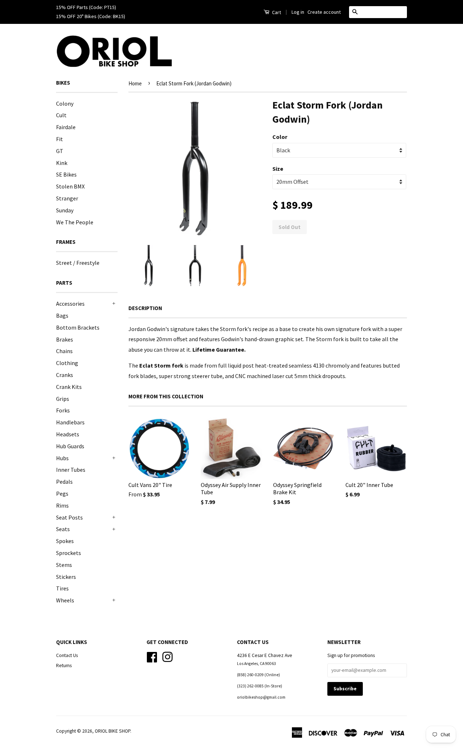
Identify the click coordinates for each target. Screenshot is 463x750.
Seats (63, 529)
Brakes (64, 339)
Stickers (66, 576)
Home (135, 83)
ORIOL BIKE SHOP (112, 731)
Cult (61, 115)
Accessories (70, 303)
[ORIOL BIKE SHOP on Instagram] (167, 656)
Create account (324, 12)
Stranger (67, 198)
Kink (61, 162)
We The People (74, 222)
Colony (64, 103)
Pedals (64, 481)
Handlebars (70, 422)
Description (145, 308)
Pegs (62, 493)
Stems (64, 564)
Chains (64, 351)
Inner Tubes (70, 469)
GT (59, 150)
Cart (276, 12)
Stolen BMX (70, 186)
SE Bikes (66, 174)
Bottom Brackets (77, 327)
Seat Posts (69, 517)
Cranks (64, 374)
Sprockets (68, 552)
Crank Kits (69, 386)
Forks (63, 410)
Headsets (67, 434)
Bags (62, 315)
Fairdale (66, 127)
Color (279, 136)
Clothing (67, 362)
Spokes (65, 541)
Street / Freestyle (77, 262)
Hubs (62, 458)
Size (277, 168)
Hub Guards (70, 446)
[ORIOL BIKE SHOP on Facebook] (151, 656)
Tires (62, 588)
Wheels (65, 600)
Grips (62, 398)
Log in (298, 12)
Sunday (64, 210)
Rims (62, 505)
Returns (64, 665)
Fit (59, 139)
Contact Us (67, 655)
